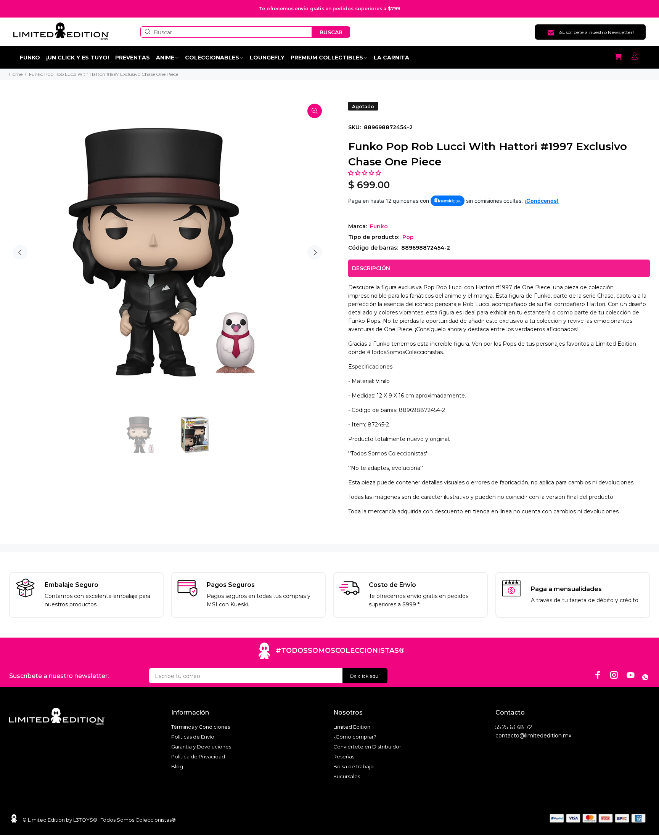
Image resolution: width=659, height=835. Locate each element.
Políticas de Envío (192, 737)
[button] (365, 173)
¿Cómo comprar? (354, 737)
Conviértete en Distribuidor (367, 747)
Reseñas (343, 756)
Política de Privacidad (198, 756)
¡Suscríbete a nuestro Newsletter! (596, 32)
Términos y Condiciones (200, 727)
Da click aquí (365, 676)
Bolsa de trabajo (353, 766)
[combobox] (226, 32)
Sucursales (346, 776)
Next (314, 252)
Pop (408, 237)
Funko (379, 226)
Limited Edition (351, 727)
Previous (20, 252)
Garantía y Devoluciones (201, 747)
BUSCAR (331, 32)
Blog (177, 766)
